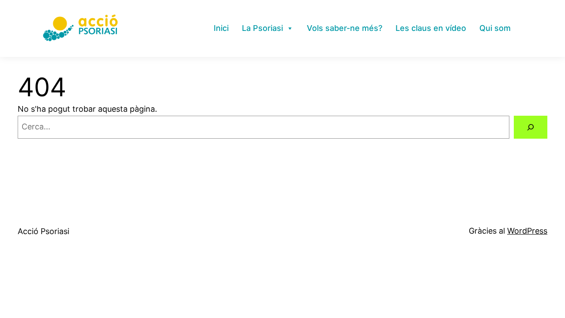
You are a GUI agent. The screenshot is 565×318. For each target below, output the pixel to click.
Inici (221, 28)
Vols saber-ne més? (344, 28)
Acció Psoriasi (43, 231)
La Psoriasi (262, 28)
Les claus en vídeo (431, 28)
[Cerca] (530, 127)
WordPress (527, 230)
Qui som (495, 28)
